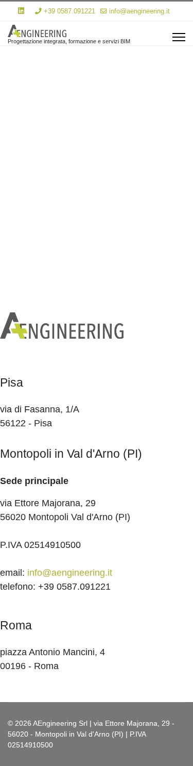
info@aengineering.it (139, 11)
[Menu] (178, 37)
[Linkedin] (21, 11)
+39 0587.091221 (69, 11)
